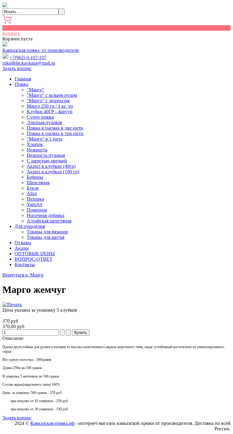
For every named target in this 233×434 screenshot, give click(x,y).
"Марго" (35, 89)
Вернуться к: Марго (22, 274)
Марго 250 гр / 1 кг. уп (50, 106)
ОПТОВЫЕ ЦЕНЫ (35, 253)
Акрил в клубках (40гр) (51, 166)
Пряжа (21, 84)
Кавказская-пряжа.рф (52, 423)
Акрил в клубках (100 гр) (53, 171)
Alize (32, 193)
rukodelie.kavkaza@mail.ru (28, 63)
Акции (22, 248)
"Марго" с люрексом (48, 100)
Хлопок (35, 144)
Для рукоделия (30, 226)
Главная (23, 78)
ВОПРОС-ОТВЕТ (33, 259)
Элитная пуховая (44, 122)
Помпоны (37, 209)
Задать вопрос (17, 68)
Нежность (37, 149)
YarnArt (34, 204)
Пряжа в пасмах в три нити (55, 133)
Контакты (25, 264)
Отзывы (23, 242)
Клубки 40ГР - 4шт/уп (50, 111)
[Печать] (12, 304)
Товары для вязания (47, 231)
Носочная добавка (45, 215)
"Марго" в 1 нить (44, 138)
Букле (33, 188)
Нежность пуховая (46, 155)
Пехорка (35, 199)
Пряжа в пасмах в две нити (55, 128)
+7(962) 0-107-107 (28, 57)
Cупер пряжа (40, 117)
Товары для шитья (45, 237)
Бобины (35, 177)
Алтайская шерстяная (49, 220)
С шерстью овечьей (47, 160)
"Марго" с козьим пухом (52, 95)
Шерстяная (38, 182)
